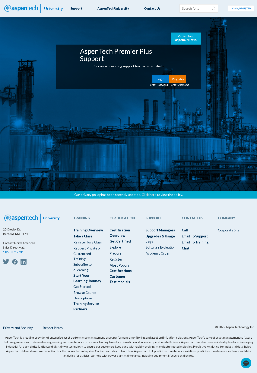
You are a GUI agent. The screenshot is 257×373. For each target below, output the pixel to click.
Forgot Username (179, 84)
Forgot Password (158, 84)
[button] (246, 363)
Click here (149, 195)
